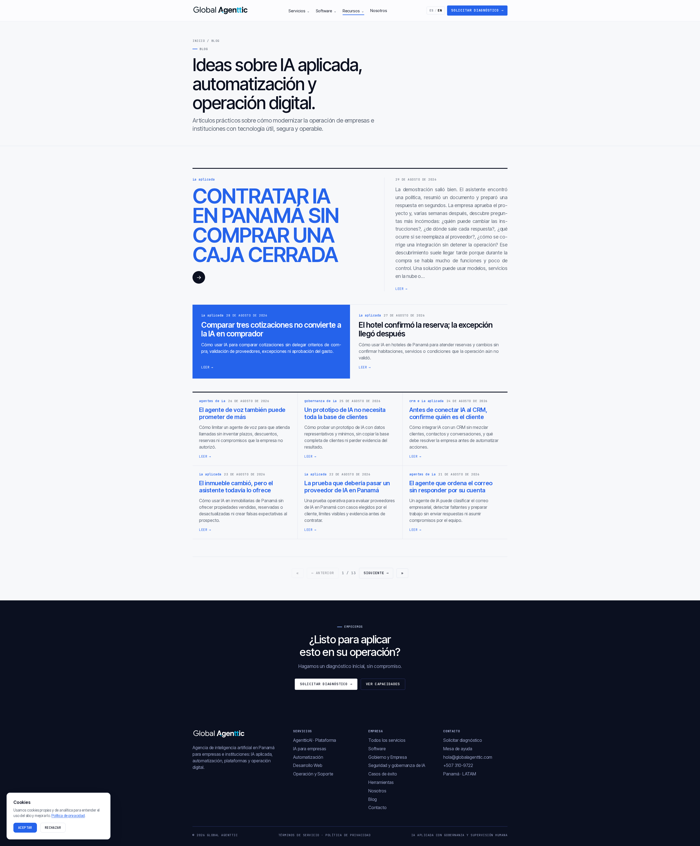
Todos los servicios (387, 740)
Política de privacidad (348, 835)
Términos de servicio (298, 835)
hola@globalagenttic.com (467, 757)
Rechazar (53, 827)
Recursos (353, 10)
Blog (372, 799)
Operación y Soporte (313, 774)
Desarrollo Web (307, 765)
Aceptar (25, 827)
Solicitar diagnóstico (477, 10)
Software (326, 10)
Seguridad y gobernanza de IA (396, 765)
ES (436, 10)
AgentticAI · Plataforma (314, 740)
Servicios (299, 10)
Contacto (377, 807)
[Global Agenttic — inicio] (220, 10)
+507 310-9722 (458, 765)
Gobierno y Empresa (387, 757)
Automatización (308, 757)
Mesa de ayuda (457, 748)
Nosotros (378, 10)
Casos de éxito (382, 774)
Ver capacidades (383, 684)
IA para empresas (309, 748)
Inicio (198, 41)
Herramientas (381, 782)
